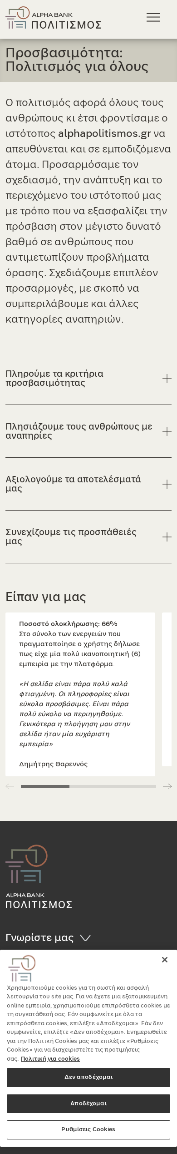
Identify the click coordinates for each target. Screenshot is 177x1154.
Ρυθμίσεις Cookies (88, 1130)
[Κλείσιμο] (165, 960)
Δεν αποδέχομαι (88, 1077)
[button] (167, 786)
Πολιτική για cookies (50, 1059)
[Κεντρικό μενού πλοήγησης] (154, 17)
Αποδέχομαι (88, 1104)
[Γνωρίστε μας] (88, 938)
